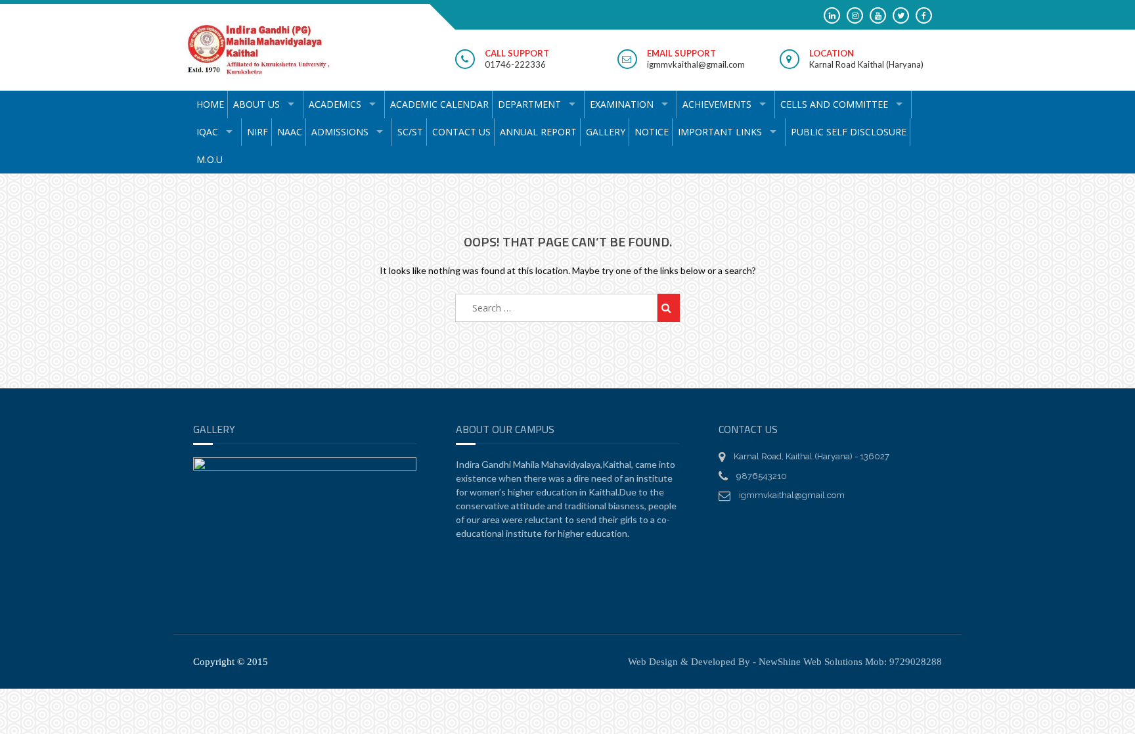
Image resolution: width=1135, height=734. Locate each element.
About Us (256, 104)
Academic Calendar (439, 104)
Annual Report (538, 132)
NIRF (257, 132)
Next (400, 610)
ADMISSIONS (339, 132)
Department (529, 104)
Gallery (605, 132)
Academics (335, 104)
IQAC (207, 132)
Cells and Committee (834, 104)
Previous (209, 610)
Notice (651, 132)
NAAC (289, 132)
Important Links (720, 132)
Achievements (716, 104)
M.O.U (209, 159)
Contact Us (461, 132)
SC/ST (410, 132)
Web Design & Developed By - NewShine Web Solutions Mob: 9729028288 (785, 661)
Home (210, 104)
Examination (622, 104)
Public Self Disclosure (848, 132)
